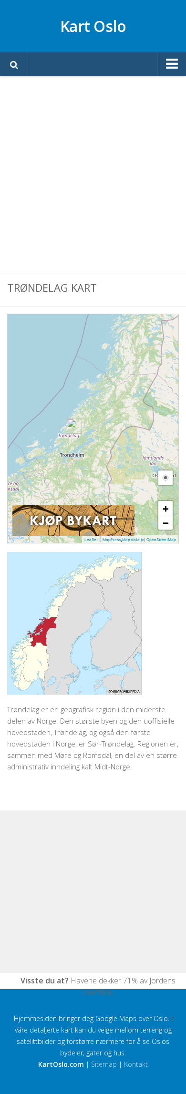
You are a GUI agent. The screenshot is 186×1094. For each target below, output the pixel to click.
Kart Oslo (93, 26)
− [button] (165, 522)
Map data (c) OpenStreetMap (149, 539)
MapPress (112, 539)
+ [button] (165, 508)
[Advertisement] (93, 175)
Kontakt (136, 1064)
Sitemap (104, 1064)
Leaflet (91, 539)
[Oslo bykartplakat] (73, 533)
